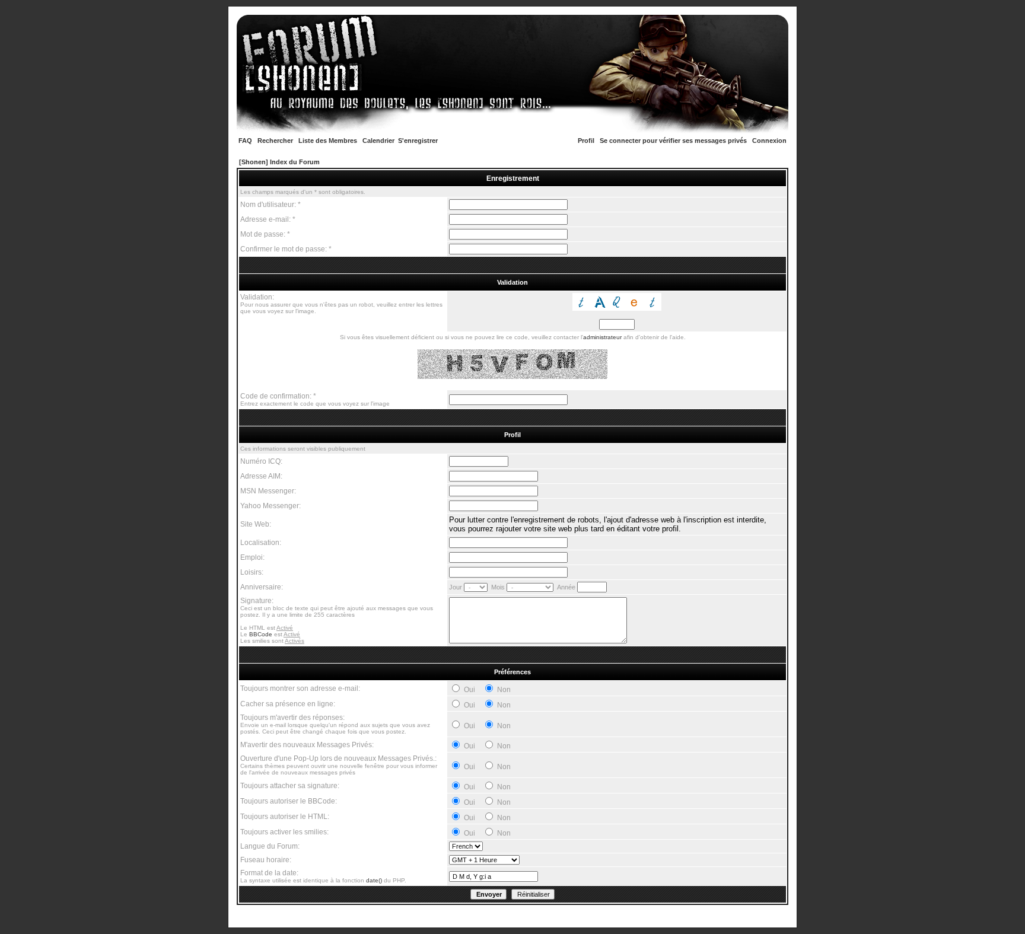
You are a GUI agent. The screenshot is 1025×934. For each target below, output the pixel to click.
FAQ (245, 140)
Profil (586, 140)
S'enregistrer (418, 140)
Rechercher (275, 140)
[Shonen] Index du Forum (279, 161)
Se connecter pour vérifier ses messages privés (673, 140)
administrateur (602, 337)
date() (374, 880)
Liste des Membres (327, 140)
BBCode (260, 634)
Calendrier (378, 140)
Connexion (769, 140)
